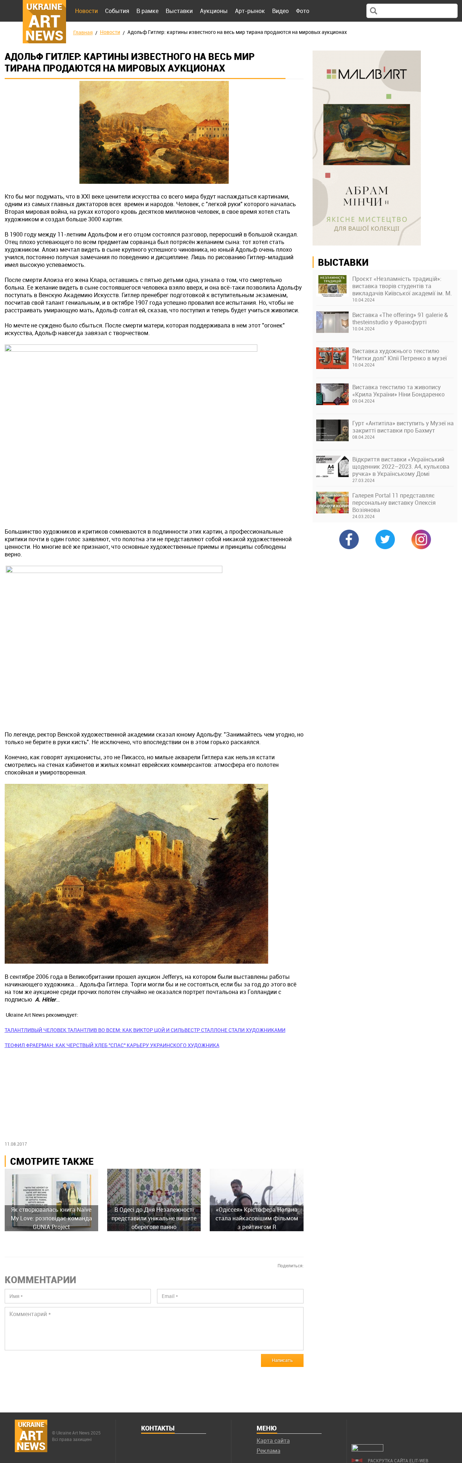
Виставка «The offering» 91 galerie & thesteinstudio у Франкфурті (400, 318)
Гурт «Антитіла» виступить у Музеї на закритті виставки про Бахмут (403, 427)
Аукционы (214, 11)
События (117, 11)
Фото (302, 11)
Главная (83, 32)
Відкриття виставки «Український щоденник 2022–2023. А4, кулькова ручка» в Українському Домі (400, 466)
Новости (86, 11)
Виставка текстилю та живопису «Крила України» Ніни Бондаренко (398, 390)
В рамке (147, 11)
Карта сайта (273, 1441)
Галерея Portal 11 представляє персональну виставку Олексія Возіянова (394, 502)
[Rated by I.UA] (367, 1449)
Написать (282, 1360)
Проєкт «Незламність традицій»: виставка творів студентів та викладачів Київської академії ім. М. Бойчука (402, 286)
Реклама (268, 1451)
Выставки (179, 11)
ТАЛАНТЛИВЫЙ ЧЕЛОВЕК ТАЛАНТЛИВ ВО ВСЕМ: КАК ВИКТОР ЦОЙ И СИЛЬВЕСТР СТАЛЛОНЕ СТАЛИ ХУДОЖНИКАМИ (145, 1029)
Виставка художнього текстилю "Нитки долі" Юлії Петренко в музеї (399, 354)
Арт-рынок (250, 11)
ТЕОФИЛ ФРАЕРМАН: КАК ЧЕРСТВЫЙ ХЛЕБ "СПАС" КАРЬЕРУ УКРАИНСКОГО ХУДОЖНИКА (112, 1045)
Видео (280, 11)
